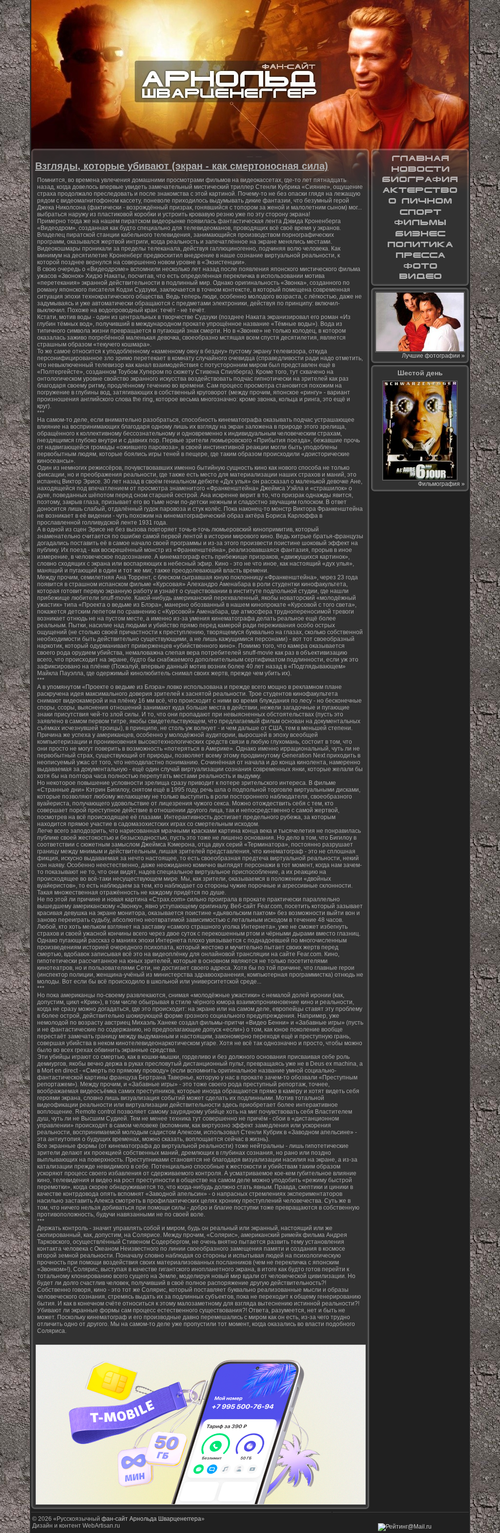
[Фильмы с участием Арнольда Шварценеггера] (420, 222)
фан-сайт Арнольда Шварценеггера (151, 1518)
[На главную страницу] (420, 158)
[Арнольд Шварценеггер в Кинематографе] (420, 190)
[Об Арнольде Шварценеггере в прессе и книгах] (420, 255)
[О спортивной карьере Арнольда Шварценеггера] (420, 211)
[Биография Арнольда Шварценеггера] (420, 179)
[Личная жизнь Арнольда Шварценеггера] (420, 201)
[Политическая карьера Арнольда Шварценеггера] (420, 244)
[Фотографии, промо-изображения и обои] (420, 265)
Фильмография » (441, 483)
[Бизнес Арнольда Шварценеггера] (420, 233)
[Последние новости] (420, 168)
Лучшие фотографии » (433, 355)
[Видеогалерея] (420, 276)
